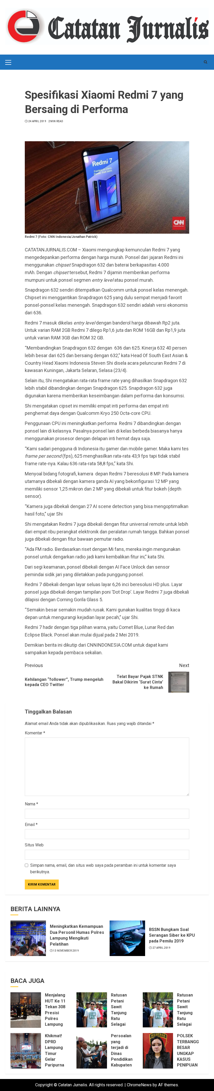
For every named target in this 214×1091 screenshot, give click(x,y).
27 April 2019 (161, 947)
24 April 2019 (37, 121)
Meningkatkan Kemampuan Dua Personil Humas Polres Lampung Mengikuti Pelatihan (77, 935)
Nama (31, 803)
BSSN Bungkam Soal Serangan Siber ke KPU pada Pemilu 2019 (172, 935)
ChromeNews (139, 1084)
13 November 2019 (66, 950)
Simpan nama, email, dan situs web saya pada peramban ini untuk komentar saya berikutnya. (103, 869)
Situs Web (34, 844)
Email (31, 824)
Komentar (35, 732)
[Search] (205, 62)
